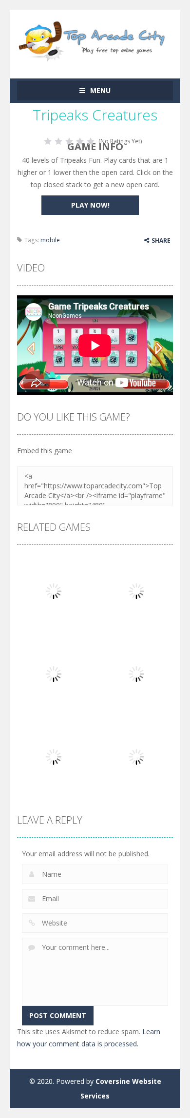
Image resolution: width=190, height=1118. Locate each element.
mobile (50, 240)
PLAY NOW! (90, 205)
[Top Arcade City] (95, 39)
